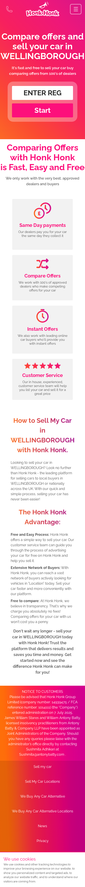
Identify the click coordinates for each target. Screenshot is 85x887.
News (42, 826)
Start (42, 110)
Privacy (43, 841)
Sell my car (43, 767)
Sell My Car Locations (42, 781)
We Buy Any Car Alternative (42, 796)
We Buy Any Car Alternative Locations (42, 811)
